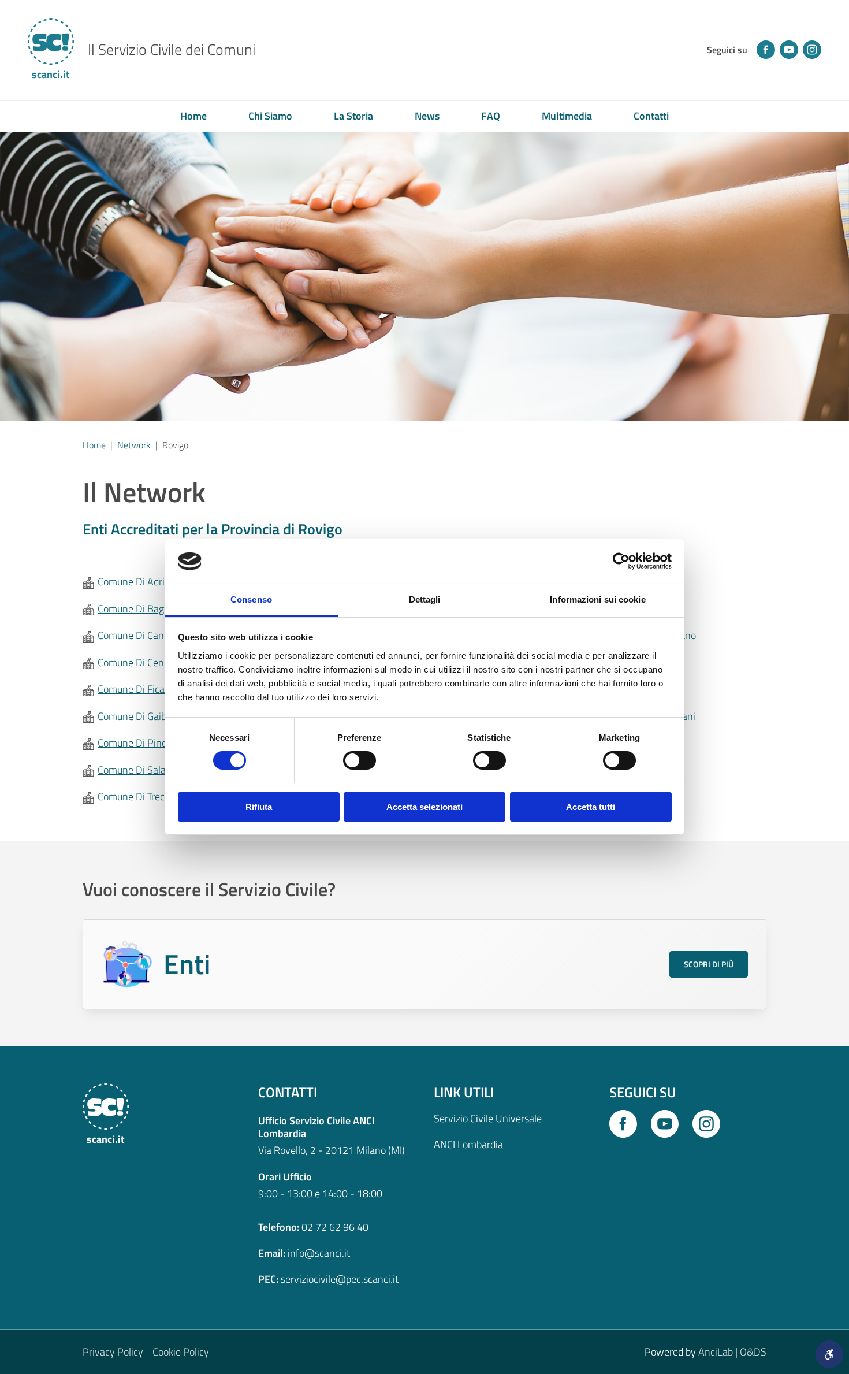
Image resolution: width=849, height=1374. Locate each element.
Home (193, 116)
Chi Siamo (270, 116)
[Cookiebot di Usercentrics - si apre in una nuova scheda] (621, 561)
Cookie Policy (180, 1352)
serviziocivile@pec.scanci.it (340, 1279)
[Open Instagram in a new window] (706, 1124)
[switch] (359, 760)
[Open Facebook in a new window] (623, 1124)
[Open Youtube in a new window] (665, 1124)
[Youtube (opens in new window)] (789, 49)
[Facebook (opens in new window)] (766, 49)
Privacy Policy (113, 1352)
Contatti (651, 116)
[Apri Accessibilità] (829, 1354)
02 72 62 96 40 (334, 1227)
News (427, 116)
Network (134, 445)
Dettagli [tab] (425, 599)
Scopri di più (708, 964)
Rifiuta (258, 807)
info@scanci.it (319, 1253)
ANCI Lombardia (468, 1144)
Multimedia (567, 116)
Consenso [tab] (251, 599)
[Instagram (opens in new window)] (812, 49)
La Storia (353, 116)
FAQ (490, 116)
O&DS (753, 1352)
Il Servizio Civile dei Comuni (171, 50)
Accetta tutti (590, 807)
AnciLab (715, 1352)
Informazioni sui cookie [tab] (597, 599)
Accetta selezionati (424, 807)
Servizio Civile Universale (488, 1118)
